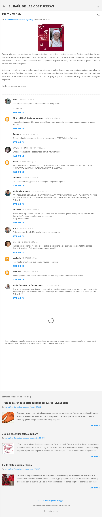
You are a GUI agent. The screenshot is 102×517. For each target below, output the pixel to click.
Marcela (16, 242)
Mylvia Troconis (20, 148)
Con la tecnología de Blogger (51, 500)
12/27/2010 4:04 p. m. (30, 272)
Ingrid (15, 228)
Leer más (95, 425)
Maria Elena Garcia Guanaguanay (28, 285)
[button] (98, 15)
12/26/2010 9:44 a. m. (29, 242)
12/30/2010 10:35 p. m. (53, 285)
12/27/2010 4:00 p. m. (30, 258)
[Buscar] (98, 7)
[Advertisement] (51, 367)
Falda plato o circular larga (17, 465)
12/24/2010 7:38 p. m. (37, 148)
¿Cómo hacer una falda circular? (20, 434)
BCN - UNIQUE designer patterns (28, 118)
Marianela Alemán (21, 191)
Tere (15, 99)
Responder (18, 112)
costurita (17, 258)
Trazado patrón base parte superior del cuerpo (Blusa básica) (35, 402)
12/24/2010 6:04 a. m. (52, 118)
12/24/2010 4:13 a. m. (26, 100)
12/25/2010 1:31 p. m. (39, 191)
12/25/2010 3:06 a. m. (30, 178)
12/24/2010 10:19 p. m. (27, 162)
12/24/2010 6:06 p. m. (30, 134)
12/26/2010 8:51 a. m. (27, 228)
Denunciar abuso (51, 511)
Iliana (15, 161)
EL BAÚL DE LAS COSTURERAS (31, 6)
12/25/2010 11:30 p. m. (30, 210)
